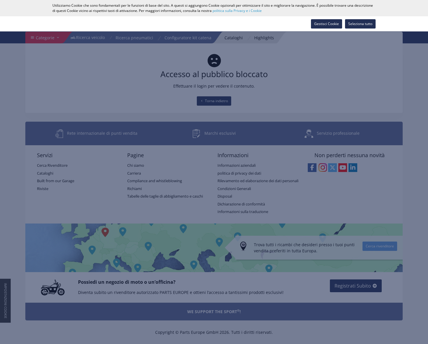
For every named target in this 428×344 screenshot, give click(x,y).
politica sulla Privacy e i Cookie (237, 10)
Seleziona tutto (360, 23)
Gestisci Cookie (326, 23)
